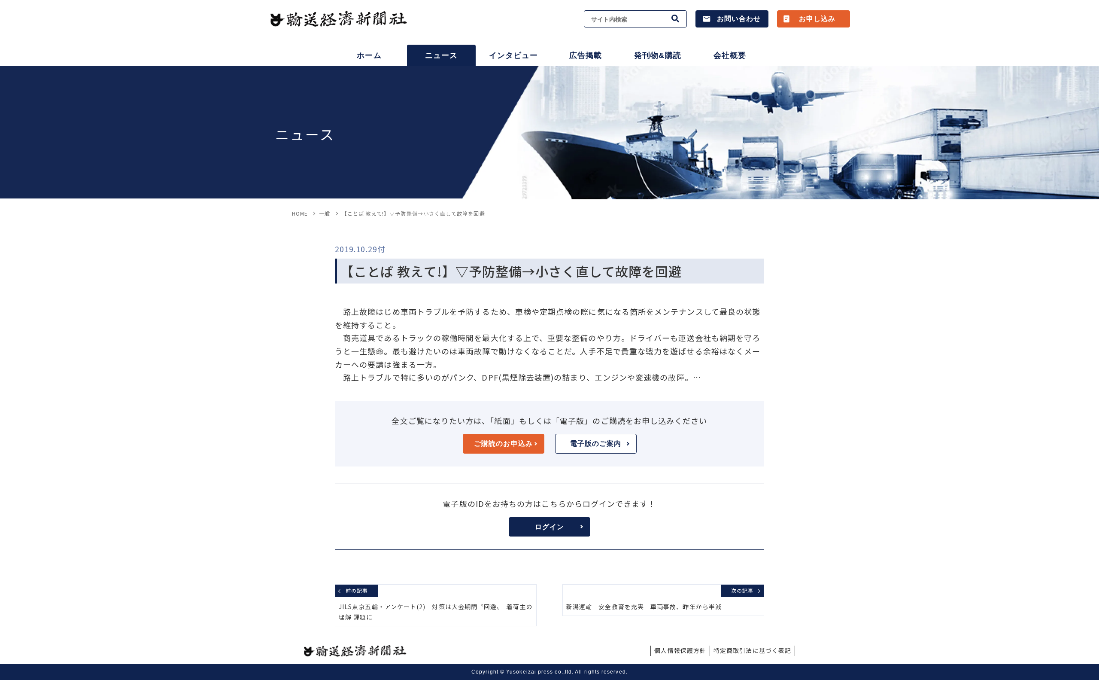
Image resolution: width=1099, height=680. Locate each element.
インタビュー (513, 55)
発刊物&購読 (657, 55)
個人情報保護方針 (680, 650)
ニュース (441, 55)
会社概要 (729, 55)
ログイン (549, 527)
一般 (324, 213)
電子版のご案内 (596, 443)
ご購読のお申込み (503, 443)
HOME (300, 213)
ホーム (369, 55)
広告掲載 (585, 55)
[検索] (675, 19)
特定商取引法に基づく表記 (752, 650)
